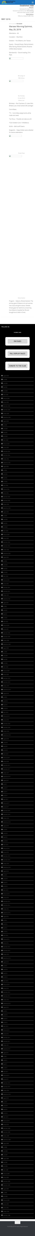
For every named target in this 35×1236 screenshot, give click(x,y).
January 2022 (6, 583)
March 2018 (5, 754)
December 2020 (6, 633)
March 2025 (5, 440)
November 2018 (6, 727)
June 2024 (5, 474)
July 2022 (5, 561)
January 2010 (6, 1124)
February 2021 (6, 625)
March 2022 (5, 576)
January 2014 (6, 943)
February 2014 (6, 939)
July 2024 (5, 470)
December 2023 (6, 496)
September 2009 (6, 1139)
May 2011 (5, 1064)
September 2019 (6, 689)
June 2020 (5, 655)
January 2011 (6, 1079)
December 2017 (6, 765)
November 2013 (6, 950)
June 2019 (5, 701)
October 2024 (6, 459)
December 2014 (6, 901)
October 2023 (6, 504)
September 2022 (6, 553)
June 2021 (5, 610)
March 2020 (5, 667)
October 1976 (6, 1211)
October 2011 (6, 1045)
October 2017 (6, 772)
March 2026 (5, 394)
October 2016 (6, 818)
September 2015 (6, 867)
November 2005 (6, 1185)
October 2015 (6, 863)
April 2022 (5, 572)
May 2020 (5, 659)
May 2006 (5, 1162)
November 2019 (6, 682)
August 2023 (6, 512)
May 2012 (5, 1018)
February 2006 (6, 1173)
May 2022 (5, 568)
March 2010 (5, 1117)
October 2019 (6, 685)
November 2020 (6, 636)
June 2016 (5, 833)
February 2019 (6, 716)
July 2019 (5, 697)
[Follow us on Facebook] (23, 327)
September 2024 (6, 462)
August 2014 (6, 916)
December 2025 (6, 406)
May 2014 (5, 928)
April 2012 (5, 1022)
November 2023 (6, 500)
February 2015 (6, 893)
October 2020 (6, 640)
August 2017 (6, 780)
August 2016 (6, 825)
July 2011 (5, 1056)
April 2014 (5, 931)
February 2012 (6, 1030)
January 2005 (6, 1204)
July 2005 (5, 1192)
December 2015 (6, 856)
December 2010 (6, 1083)
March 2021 (5, 621)
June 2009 (5, 1151)
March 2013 (5, 980)
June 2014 (5, 924)
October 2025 (6, 413)
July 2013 (5, 965)
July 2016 (5, 829)
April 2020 (5, 663)
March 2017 (5, 799)
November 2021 (6, 591)
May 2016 (5, 837)
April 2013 (5, 977)
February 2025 (6, 443)
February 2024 (6, 489)
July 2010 (5, 1102)
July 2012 (5, 1011)
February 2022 (6, 580)
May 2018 (5, 746)
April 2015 (5, 886)
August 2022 (6, 557)
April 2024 (5, 481)
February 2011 (6, 1075)
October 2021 (6, 595)
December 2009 (6, 1128)
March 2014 (5, 935)
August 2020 (6, 648)
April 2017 (5, 795)
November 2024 (6, 455)
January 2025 (6, 447)
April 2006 (5, 1166)
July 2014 (5, 920)
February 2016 (6, 848)
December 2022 (6, 542)
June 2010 (5, 1105)
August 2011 (6, 1052)
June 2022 (5, 564)
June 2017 (5, 788)
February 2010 (6, 1120)
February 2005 (6, 1200)
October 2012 (6, 999)
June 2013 (5, 969)
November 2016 (6, 814)
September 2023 (6, 508)
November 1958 (6, 1215)
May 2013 (5, 973)
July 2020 (5, 651)
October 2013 (6, 954)
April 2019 (5, 708)
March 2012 (5, 1026)
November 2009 (6, 1132)
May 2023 (5, 523)
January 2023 (6, 538)
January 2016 (6, 852)
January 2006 (6, 1177)
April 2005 (5, 1196)
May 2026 (5, 387)
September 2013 (6, 958)
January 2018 (6, 761)
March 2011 (5, 1071)
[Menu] (32, 2)
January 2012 (6, 1033)
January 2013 (6, 988)
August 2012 (6, 1007)
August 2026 (6, 375)
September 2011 (6, 1049)
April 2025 (5, 436)
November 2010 (6, 1086)
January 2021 (6, 629)
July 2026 (5, 379)
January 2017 (6, 807)
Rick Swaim (19, 23)
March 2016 (5, 844)
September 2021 (6, 599)
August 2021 (6, 602)
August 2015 (6, 871)
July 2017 (5, 784)
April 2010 (5, 1113)
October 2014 (6, 909)
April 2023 (5, 527)
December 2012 (6, 992)
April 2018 (5, 750)
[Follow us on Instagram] (29, 327)
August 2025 (6, 421)
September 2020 (6, 644)
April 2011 (5, 1067)
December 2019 (6, 678)
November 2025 (6, 409)
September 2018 (6, 735)
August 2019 (6, 693)
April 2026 (5, 391)
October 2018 (6, 731)
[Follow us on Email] (32, 327)
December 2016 (6, 810)
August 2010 (6, 1098)
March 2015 (5, 890)
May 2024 (5, 477)
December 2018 (6, 723)
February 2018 (6, 757)
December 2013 (6, 946)
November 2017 (6, 769)
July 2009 (5, 1147)
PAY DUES (17, 341)
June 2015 (5, 878)
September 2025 (6, 417)
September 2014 (6, 912)
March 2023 (5, 530)
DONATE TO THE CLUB (17, 366)
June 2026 (5, 383)
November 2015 (6, 859)
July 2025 (5, 425)
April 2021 (5, 617)
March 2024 (5, 485)
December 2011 (6, 1037)
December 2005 (6, 1181)
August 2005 (6, 1188)
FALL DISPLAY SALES (17, 354)
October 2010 (6, 1090)
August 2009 (6, 1143)
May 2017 (5, 791)
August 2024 (6, 466)
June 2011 (5, 1060)
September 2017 (6, 776)
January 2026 (6, 402)
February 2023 (6, 534)
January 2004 (6, 1207)
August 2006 (6, 1158)
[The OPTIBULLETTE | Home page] (11, 2)
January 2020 (6, 674)
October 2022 (6, 549)
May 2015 (5, 882)
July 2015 (5, 875)
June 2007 (5, 1154)
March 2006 (5, 1170)
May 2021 (5, 614)
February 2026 (6, 398)
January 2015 (6, 897)
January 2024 (6, 493)
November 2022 (6, 546)
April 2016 (5, 841)
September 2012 (6, 1003)
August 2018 (6, 738)
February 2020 (6, 670)
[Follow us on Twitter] (26, 327)
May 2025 (5, 432)
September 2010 (6, 1094)
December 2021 (6, 587)
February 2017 (6, 803)
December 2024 (6, 451)
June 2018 (5, 742)
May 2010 (5, 1109)
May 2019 (5, 704)
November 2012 (6, 996)
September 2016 (6, 822)
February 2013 (6, 984)
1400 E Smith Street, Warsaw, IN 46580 (25, 12)
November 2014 (6, 905)
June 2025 (5, 428)
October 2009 (6, 1136)
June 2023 (5, 519)
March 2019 (5, 712)
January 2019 (6, 720)
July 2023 (5, 515)
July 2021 (5, 606)
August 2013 (6, 962)
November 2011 (6, 1041)
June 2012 (5, 1015)
